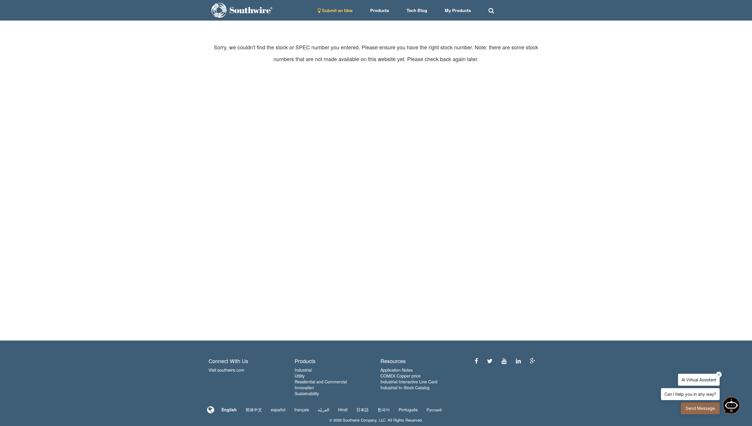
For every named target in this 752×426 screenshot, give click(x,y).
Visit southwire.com (226, 370)
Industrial (303, 370)
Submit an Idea (336, 10)
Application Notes (396, 370)
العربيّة (323, 409)
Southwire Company (360, 420)
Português (408, 409)
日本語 (362, 409)
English (229, 409)
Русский (434, 409)
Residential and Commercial (321, 382)
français (301, 409)
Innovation (304, 387)
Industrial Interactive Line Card (408, 382)
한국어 (383, 409)
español (278, 409)
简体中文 (254, 409)
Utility (300, 376)
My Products (458, 10)
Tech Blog (417, 10)
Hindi (343, 409)
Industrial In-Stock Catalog (404, 387)
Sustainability (307, 393)
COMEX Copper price (400, 376)
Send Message (700, 408)
